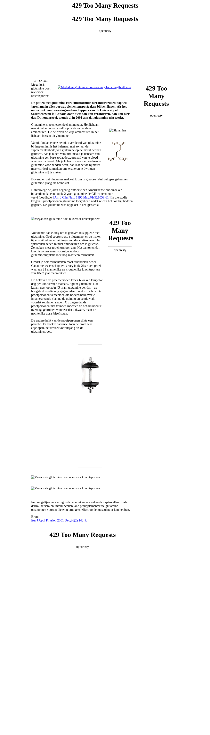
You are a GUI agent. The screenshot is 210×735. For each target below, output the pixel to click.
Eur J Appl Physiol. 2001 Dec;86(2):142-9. (59, 520)
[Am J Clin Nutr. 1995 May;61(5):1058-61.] (82, 197)
